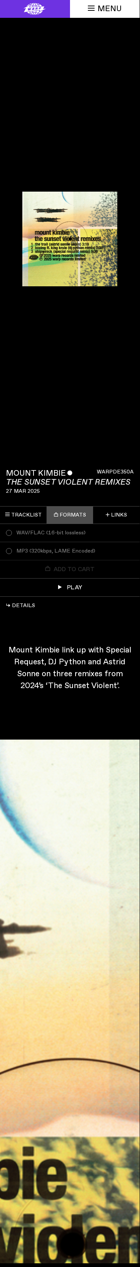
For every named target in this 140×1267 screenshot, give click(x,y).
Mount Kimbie (36, 473)
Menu (110, 8)
